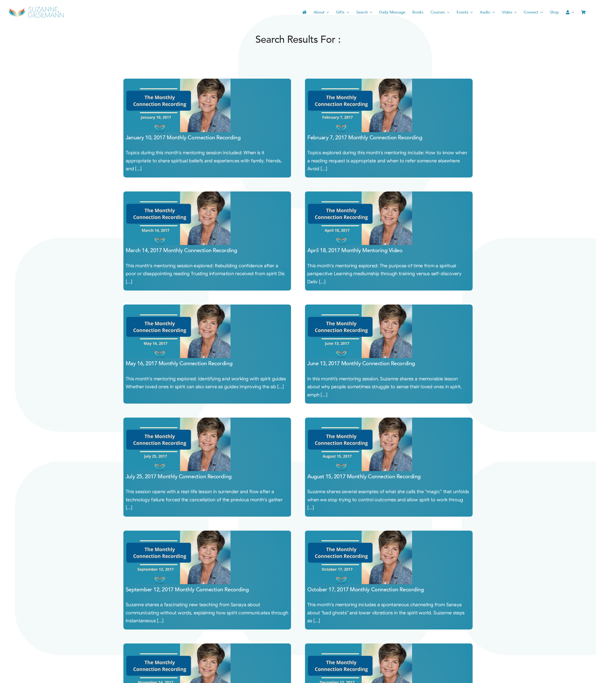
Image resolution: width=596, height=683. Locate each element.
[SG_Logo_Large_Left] (36, 8)
